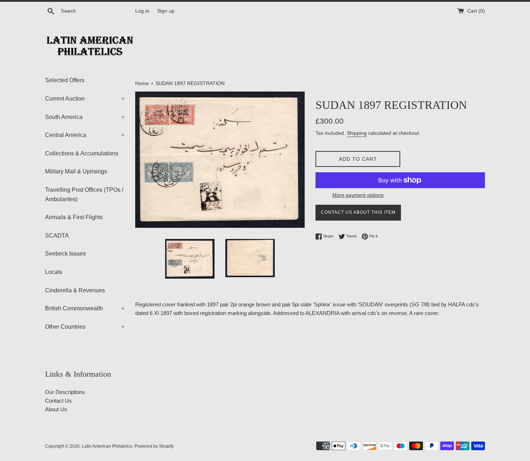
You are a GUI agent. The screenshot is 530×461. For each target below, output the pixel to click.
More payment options (358, 195)
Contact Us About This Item (358, 212)
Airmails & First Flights (74, 217)
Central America (84, 135)
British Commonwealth (84, 308)
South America (84, 117)
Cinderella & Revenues (75, 290)
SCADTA (57, 235)
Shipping (357, 133)
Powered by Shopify (154, 446)
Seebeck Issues (65, 254)
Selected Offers (64, 80)
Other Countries (84, 327)
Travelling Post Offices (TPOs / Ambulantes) (84, 194)
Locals (53, 272)
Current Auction (84, 99)
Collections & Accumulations (81, 153)
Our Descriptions (65, 392)
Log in (142, 11)
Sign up (166, 11)
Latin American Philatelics (107, 446)
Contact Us (58, 401)
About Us (56, 409)
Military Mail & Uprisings (76, 171)
